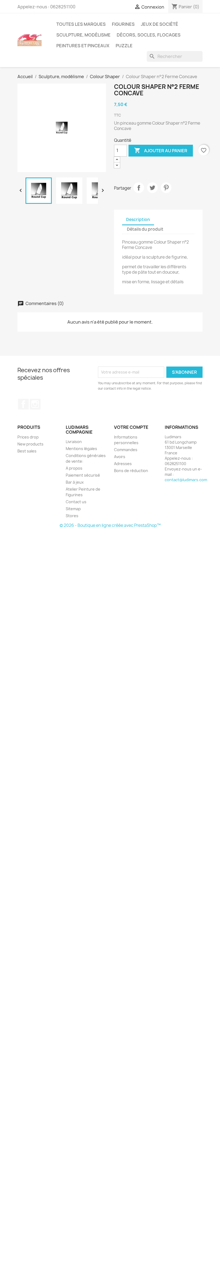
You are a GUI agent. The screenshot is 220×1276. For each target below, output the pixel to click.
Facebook (23, 404)
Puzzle (124, 46)
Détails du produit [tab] (145, 229)
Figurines (123, 24)
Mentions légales (81, 448)
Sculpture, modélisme (83, 35)
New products (30, 444)
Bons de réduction (131, 470)
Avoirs (119, 456)
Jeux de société (159, 24)
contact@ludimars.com (186, 479)
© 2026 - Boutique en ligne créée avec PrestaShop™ (110, 525)
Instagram (35, 404)
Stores (72, 515)
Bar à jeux (75, 482)
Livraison (74, 441)
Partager (138, 187)
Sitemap (73, 508)
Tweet (152, 187)
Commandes (125, 449)
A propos (74, 468)
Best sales (26, 451)
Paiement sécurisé (83, 475)
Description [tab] (138, 219)
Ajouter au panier (160, 150)
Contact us (76, 501)
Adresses (123, 463)
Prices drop (28, 437)
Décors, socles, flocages (149, 35)
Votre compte (131, 427)
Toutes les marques (81, 24)
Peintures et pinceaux (82, 46)
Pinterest (166, 187)
